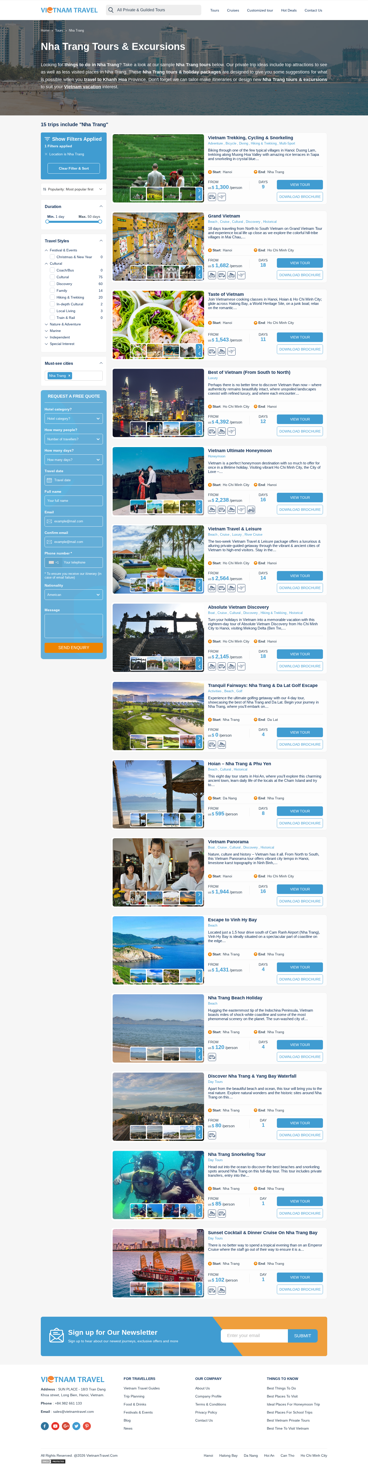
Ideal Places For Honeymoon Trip (293, 1404)
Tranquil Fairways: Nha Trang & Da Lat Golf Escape (263, 685)
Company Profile (208, 1396)
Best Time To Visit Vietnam (288, 1428)
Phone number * (58, 553)
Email (49, 512)
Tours (214, 10)
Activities (215, 691)
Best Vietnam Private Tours (288, 1420)
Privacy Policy (206, 1412)
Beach (212, 222)
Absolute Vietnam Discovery (238, 607)
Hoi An (269, 1455)
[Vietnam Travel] (71, 10)
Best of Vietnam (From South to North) (249, 372)
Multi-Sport (287, 143)
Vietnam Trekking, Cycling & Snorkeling (250, 137)
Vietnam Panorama (228, 841)
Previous (199, 197)
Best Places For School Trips (289, 1412)
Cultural (237, 222)
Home (45, 30)
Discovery (253, 222)
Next (199, 190)
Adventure (215, 143)
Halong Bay (228, 1455)
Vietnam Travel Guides (142, 1388)
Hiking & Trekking (264, 143)
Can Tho (287, 1455)
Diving (243, 143)
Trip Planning (134, 1396)
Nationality (54, 585)
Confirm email (56, 533)
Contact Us (313, 10)
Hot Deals (289, 10)
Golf (239, 691)
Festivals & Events (138, 1412)
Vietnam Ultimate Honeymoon (240, 450)
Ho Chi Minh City (314, 1455)
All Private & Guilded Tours (141, 10)
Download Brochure (300, 197)
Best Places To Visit (282, 1396)
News (128, 1428)
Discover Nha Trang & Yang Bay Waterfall (252, 1076)
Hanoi (208, 1455)
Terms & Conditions (210, 1404)
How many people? (61, 430)
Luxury (213, 378)
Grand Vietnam (224, 216)
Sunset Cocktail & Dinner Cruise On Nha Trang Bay (262, 1232)
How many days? (59, 450)
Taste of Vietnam (226, 294)
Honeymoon (216, 456)
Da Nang (251, 1455)
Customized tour (260, 10)
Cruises (233, 10)
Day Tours (215, 1082)
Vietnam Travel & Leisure (235, 528)
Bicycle (231, 143)
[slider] (47, 222)
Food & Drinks (135, 1404)
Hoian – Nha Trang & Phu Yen (239, 763)
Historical (270, 222)
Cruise (224, 222)
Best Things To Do (281, 1388)
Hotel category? (58, 409)
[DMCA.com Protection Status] (53, 1461)
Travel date (54, 471)
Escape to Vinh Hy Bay (232, 919)
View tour (300, 185)
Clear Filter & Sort (74, 168)
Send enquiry (73, 648)
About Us (202, 1388)
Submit (302, 1335)
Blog (127, 1420)
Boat (211, 613)
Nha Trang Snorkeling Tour (237, 1154)
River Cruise (253, 534)
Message (52, 610)
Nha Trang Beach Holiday (235, 997)
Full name (53, 491)
